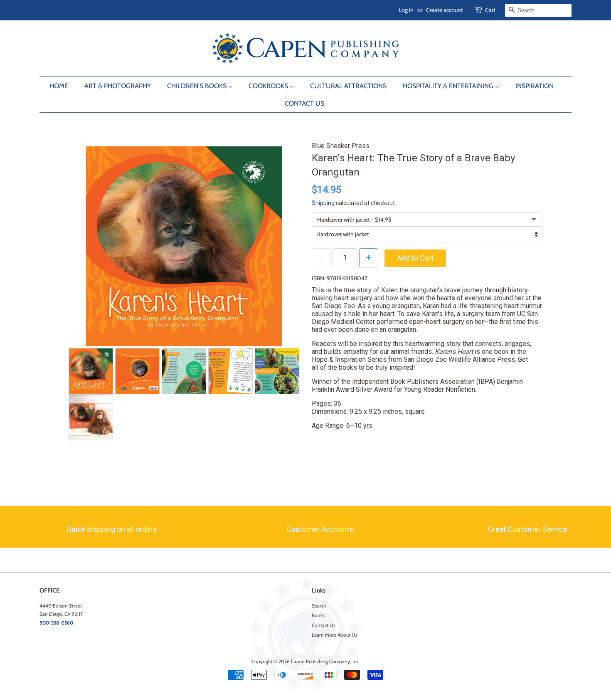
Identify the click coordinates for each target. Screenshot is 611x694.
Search (319, 606)
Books (318, 615)
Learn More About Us (334, 635)
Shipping (323, 203)
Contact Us (323, 625)
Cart (490, 10)
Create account (444, 10)
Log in (406, 10)
